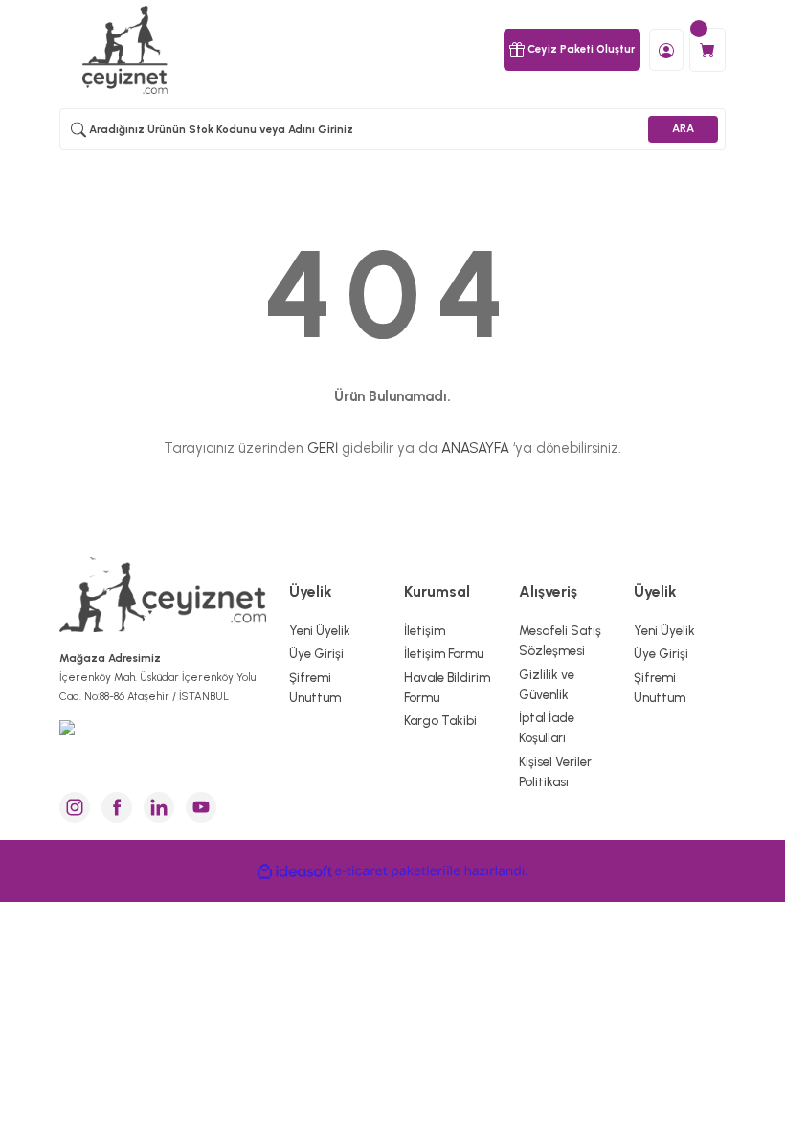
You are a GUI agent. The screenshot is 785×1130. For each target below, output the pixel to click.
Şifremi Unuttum (315, 687)
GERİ (322, 448)
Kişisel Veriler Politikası (555, 771)
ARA (683, 128)
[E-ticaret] (390, 871)
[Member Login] (666, 49)
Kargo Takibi (440, 720)
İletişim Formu (443, 653)
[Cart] (707, 50)
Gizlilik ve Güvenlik (546, 684)
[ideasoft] (295, 871)
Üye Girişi (316, 653)
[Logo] (126, 50)
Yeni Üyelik (319, 630)
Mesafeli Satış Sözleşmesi (560, 640)
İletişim (424, 630)
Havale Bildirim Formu (447, 687)
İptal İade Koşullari (546, 727)
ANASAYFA (475, 448)
